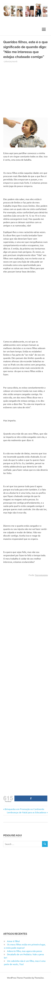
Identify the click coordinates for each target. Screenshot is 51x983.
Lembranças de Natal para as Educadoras (26, 812)
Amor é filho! (13, 941)
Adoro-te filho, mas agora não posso (24, 951)
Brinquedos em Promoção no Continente (24, 809)
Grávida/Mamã (10, 61)
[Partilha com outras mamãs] (30, 798)
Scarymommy (41, 575)
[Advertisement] (25, 88)
